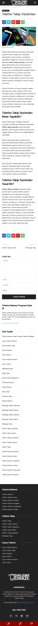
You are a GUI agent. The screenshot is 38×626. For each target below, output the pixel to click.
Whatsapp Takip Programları (11, 405)
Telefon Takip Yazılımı (9, 248)
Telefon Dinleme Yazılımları (11, 461)
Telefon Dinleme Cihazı (9, 456)
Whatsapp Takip (30, 248)
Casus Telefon (6, 355)
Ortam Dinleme (7, 387)
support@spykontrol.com (26, 602)
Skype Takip (6, 373)
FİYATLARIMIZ (7, 323)
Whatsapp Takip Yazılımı (10, 419)
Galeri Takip (5, 392)
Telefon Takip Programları (10, 438)
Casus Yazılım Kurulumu (10, 359)
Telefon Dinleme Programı (10, 474)
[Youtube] (27, 616)
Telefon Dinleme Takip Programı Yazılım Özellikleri (18, 336)
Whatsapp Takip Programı (10, 410)
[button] (35, 2)
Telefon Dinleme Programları (11, 470)
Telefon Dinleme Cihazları (10, 451)
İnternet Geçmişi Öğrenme (10, 378)
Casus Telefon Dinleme (9, 341)
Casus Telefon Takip (8, 345)
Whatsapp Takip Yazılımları (10, 415)
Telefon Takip (13, 7)
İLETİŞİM (16, 323)
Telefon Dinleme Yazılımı (10, 465)
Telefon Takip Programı (9, 442)
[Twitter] (22, 616)
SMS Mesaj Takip (7, 368)
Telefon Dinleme (7, 401)
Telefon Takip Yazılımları (10, 428)
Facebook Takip (7, 396)
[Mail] (16, 616)
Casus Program (7, 350)
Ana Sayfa (5, 7)
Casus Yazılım (6, 364)
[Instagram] (11, 616)
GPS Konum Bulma (8, 382)
